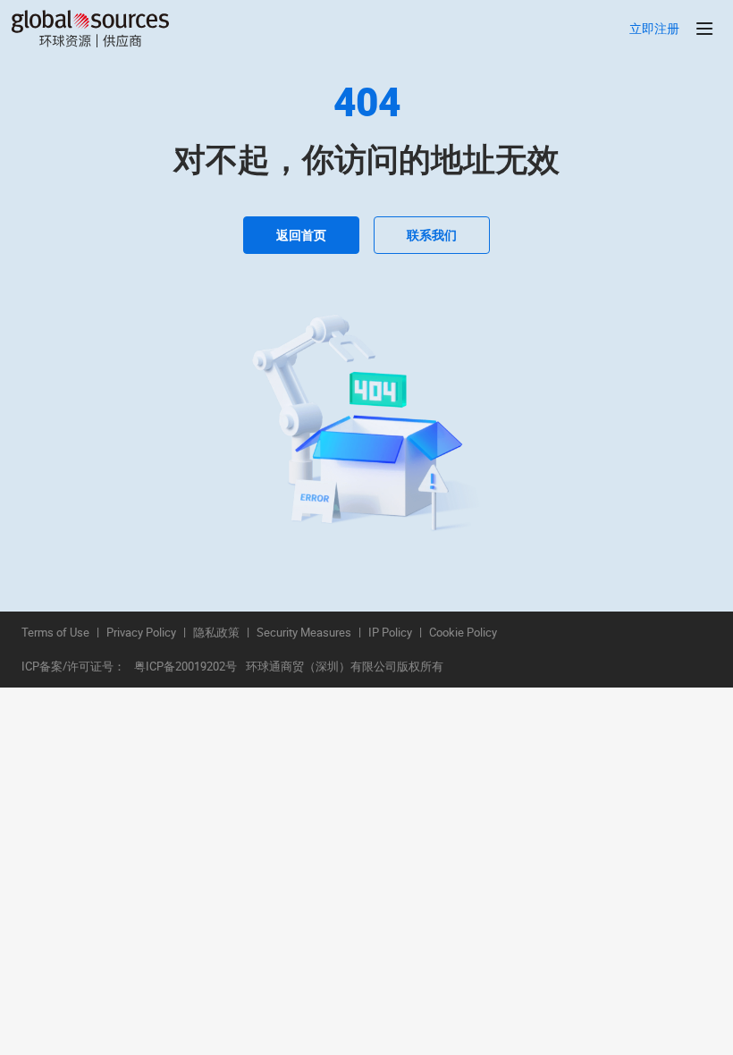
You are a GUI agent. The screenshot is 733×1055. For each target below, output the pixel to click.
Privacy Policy (141, 633)
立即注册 (654, 29)
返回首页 (301, 235)
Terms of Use (55, 633)
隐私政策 (216, 633)
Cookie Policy (463, 633)
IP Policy (390, 633)
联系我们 (432, 235)
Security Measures (304, 633)
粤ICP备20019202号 (185, 667)
